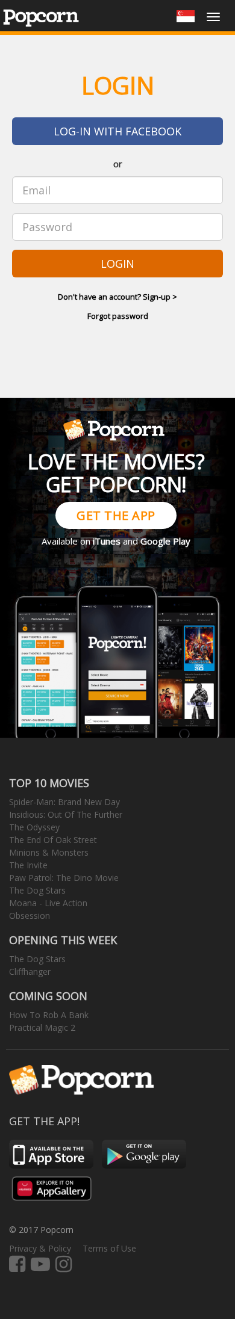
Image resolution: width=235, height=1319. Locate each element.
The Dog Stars (37, 890)
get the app (116, 515)
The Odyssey (34, 827)
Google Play (165, 541)
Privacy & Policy (40, 1248)
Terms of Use (109, 1248)
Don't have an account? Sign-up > (117, 296)
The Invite (28, 865)
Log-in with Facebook (117, 131)
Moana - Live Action (48, 903)
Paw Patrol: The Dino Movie (64, 877)
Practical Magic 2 (42, 1027)
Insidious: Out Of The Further (65, 814)
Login (117, 263)
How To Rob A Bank (49, 1015)
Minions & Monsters (49, 852)
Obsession (29, 915)
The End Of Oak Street (53, 839)
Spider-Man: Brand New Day (64, 802)
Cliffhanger (30, 971)
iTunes (107, 541)
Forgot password (117, 315)
